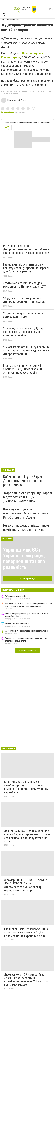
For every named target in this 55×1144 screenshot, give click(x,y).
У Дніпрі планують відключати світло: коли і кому (23, 315)
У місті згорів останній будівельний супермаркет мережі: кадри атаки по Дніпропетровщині (27, 350)
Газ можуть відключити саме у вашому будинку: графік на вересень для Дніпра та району (27, 268)
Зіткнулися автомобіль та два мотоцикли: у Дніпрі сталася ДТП (25, 284)
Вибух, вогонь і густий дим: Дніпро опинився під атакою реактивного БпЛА (24, 481)
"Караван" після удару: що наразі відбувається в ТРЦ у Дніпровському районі (27, 497)
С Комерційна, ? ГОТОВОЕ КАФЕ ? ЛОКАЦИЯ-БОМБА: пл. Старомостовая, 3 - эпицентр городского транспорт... (25, 885)
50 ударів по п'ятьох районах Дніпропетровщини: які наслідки (24, 299)
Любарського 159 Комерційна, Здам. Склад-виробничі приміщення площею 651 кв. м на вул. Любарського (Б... (26, 980)
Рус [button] (51, 9)
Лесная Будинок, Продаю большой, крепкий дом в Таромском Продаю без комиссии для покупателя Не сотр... (27, 836)
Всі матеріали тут (27, 579)
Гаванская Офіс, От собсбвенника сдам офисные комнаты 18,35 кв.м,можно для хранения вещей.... (27, 932)
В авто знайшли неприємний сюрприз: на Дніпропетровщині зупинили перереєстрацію (23, 369)
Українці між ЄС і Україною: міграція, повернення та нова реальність (24, 558)
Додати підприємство (27, 650)
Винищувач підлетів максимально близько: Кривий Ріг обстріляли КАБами (25, 513)
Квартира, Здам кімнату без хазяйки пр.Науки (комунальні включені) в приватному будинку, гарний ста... (26, 787)
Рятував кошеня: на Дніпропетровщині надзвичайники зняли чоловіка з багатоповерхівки (26, 249)
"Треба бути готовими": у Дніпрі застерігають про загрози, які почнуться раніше (23, 332)
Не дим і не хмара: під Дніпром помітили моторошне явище (26, 527)
